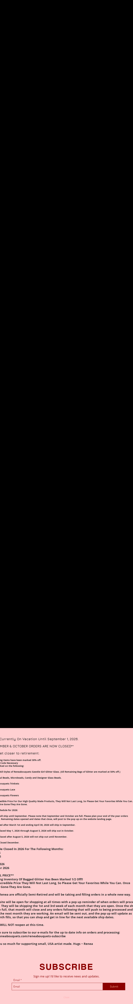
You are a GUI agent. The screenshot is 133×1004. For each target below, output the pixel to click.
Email (16, 980)
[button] (66, 997)
